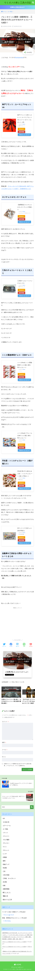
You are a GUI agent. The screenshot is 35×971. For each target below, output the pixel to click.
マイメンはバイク (9, 915)
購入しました (7, 892)
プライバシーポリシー (17, 967)
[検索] (32, 807)
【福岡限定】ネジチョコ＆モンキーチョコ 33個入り (24, 207)
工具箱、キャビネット (9, 878)
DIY (4, 818)
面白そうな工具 (20, 682)
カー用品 (11, 682)
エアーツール (7, 825)
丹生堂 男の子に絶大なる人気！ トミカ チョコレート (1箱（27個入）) (24, 473)
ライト (5, 846)
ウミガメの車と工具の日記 (17, 2)
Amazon (21, 129)
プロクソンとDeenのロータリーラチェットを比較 (14, 941)
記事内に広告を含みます (17, 7)
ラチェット (6, 850)
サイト (4, 756)
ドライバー (6, 836)
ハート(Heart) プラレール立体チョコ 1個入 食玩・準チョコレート (24, 435)
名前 (4, 742)
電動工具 (5, 896)
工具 (4, 871)
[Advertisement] (13, 622)
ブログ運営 (6, 839)
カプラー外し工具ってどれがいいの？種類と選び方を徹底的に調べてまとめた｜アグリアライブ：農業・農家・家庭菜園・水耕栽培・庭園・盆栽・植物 (17, 937)
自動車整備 (6, 889)
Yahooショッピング (24, 134)
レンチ (5, 853)
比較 (4, 885)
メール (4, 749)
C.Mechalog (7, 921)
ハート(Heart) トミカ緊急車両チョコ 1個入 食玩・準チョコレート (24, 365)
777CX (29, 946)
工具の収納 (6, 875)
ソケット (5, 832)
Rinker (24, 124)
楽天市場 (21, 131)
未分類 (5, 882)
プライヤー (6, 843)
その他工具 (6, 822)
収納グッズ (6, 864)
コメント (5, 721)
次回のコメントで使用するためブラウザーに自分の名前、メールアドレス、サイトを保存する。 (17, 764)
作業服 (5, 857)
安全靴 (5, 868)
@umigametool (19, 57)
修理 (4, 861)
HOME (18, 964)
